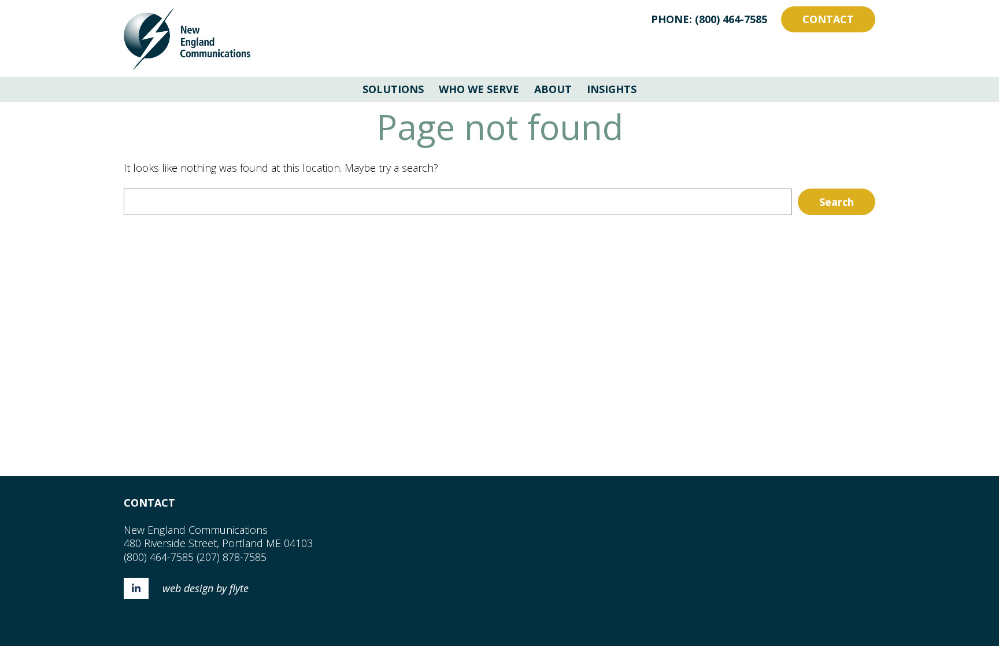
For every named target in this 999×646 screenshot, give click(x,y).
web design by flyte (205, 588)
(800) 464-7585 (731, 19)
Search (836, 202)
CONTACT (828, 19)
